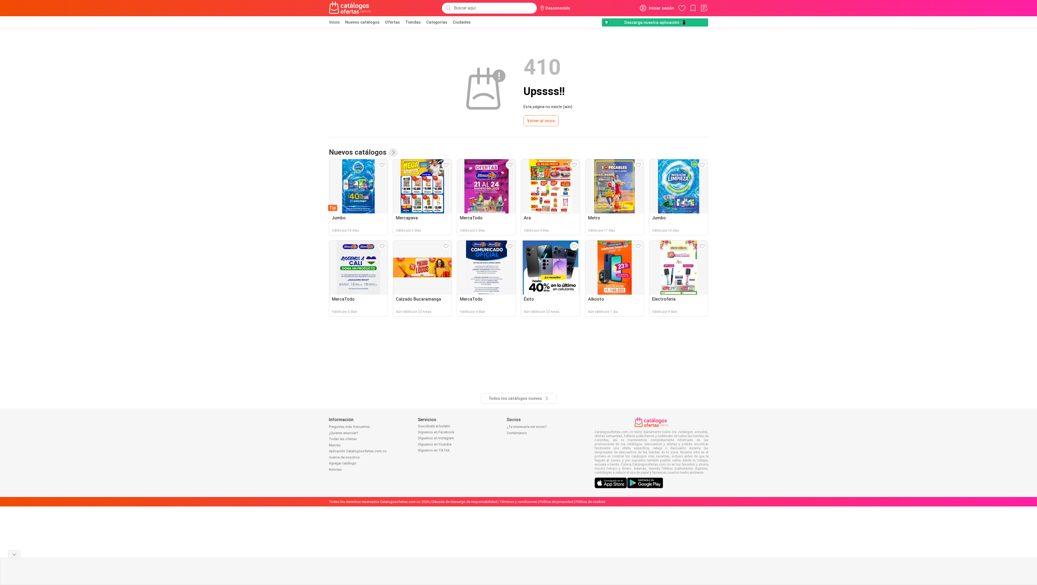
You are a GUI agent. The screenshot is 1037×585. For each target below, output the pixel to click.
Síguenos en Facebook (436, 432)
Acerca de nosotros (344, 457)
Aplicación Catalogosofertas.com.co (358, 451)
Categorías (436, 22)
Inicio (334, 22)
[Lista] (704, 8)
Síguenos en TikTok (434, 450)
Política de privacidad (556, 502)
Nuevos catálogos (362, 22)
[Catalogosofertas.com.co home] (350, 8)
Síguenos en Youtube (434, 444)
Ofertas (392, 22)
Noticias (335, 469)
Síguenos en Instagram (436, 438)
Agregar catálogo (342, 463)
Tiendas (413, 22)
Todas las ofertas (343, 439)
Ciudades (462, 22)
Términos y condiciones (518, 502)
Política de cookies (590, 502)
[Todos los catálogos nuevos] (393, 152)
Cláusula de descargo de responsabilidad (464, 502)
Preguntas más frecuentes (349, 427)
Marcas (335, 445)
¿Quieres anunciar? (343, 433)
